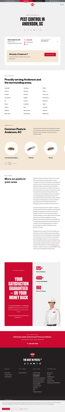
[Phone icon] (61, 4)
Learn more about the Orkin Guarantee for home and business (18, 316)
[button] (24, 409)
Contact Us (49, 378)
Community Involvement (38, 380)
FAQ (34, 389)
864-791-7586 (29, 39)
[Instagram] (28, 30)
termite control (46, 223)
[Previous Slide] (6, 163)
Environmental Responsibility (36, 375)
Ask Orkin (35, 387)
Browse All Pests (22, 372)
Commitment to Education (39, 378)
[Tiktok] (24, 30)
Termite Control (8, 374)
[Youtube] (34, 30)
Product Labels (50, 380)
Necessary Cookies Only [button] (15, 409)
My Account (50, 372)
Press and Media (36, 383)
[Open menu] (63, 4)
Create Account (50, 54)
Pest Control (7, 372)
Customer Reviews (37, 391)
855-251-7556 (33, 343)
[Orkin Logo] (32, 4)
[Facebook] (31, 30)
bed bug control (55, 244)
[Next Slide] (9, 163)
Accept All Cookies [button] (6, 409)
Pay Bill (49, 374)
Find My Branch (50, 376)
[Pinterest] (37, 30)
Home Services (8, 376)
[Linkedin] (40, 30)
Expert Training (36, 372)
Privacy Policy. (51, 404)
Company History (37, 385)
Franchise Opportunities (38, 382)
